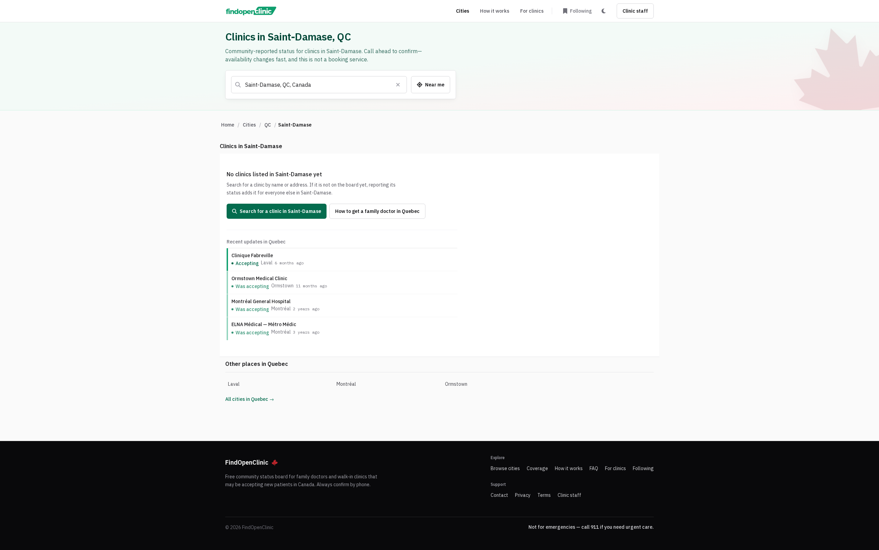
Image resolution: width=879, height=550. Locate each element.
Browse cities (505, 468)
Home (227, 125)
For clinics (532, 11)
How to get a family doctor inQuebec (377, 211)
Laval (234, 384)
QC (267, 125)
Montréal (346, 384)
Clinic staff (635, 11)
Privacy (522, 495)
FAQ (594, 468)
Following (643, 468)
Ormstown (456, 384)
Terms (544, 495)
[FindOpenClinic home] (251, 11)
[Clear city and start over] (398, 84)
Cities (462, 11)
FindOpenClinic (247, 462)
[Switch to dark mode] (603, 11)
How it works (494, 11)
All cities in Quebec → (249, 399)
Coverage (537, 468)
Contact (499, 495)
